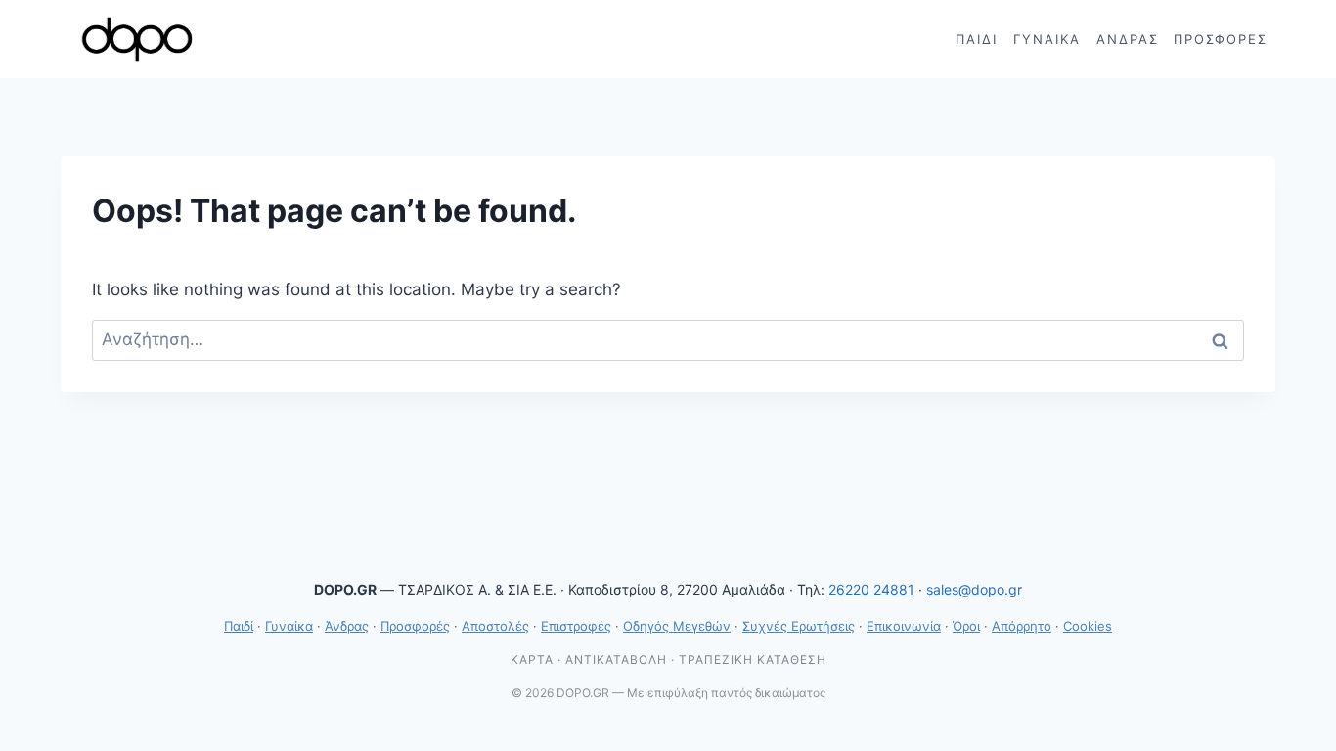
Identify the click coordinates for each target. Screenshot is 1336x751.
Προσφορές (1221, 39)
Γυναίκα (1047, 39)
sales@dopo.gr (974, 589)
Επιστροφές (576, 626)
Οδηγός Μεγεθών (677, 626)
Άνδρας (1127, 39)
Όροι (966, 626)
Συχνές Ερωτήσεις (798, 626)
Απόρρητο (1021, 626)
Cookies (1087, 626)
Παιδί (977, 39)
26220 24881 (871, 589)
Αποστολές (495, 626)
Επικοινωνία (904, 626)
